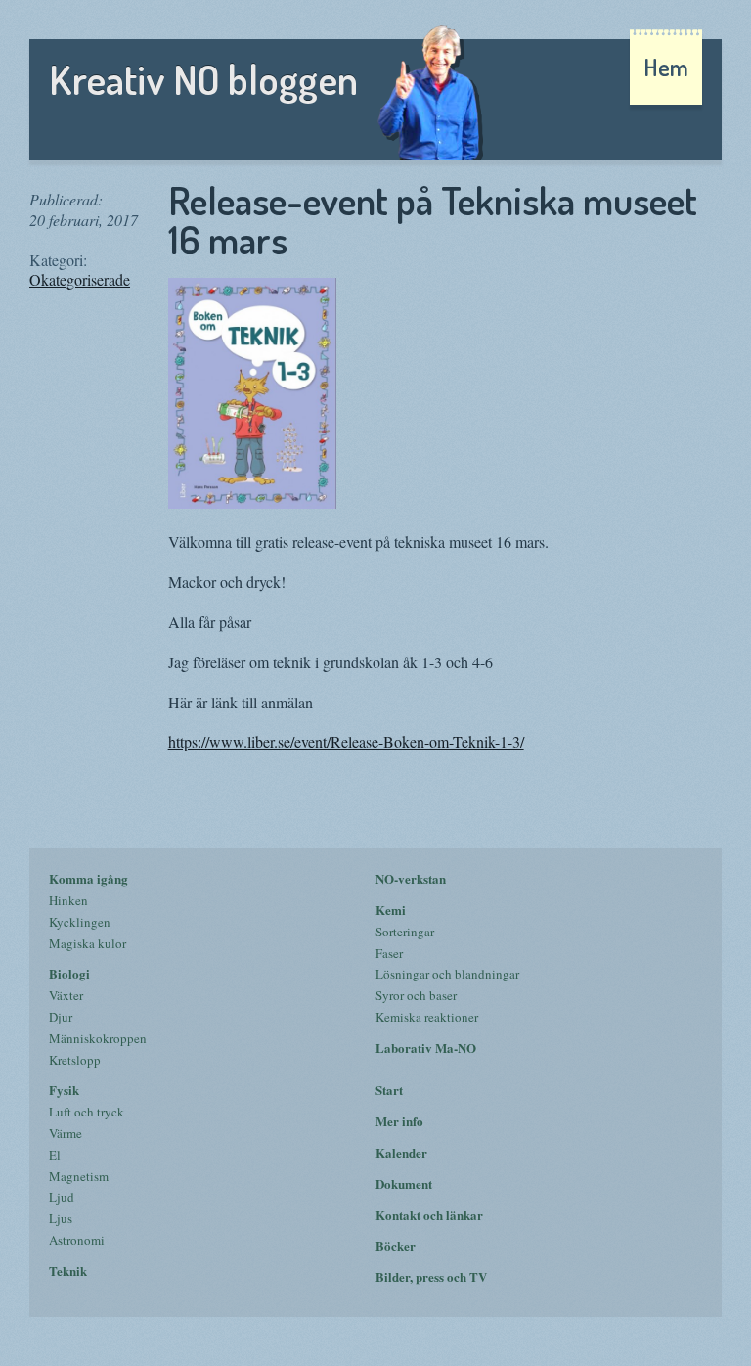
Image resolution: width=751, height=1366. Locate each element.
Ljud (61, 1197)
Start (389, 1089)
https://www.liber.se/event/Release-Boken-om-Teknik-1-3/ (346, 741)
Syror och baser (416, 995)
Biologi (69, 973)
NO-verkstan (411, 878)
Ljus (60, 1218)
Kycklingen (79, 922)
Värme (65, 1133)
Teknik (68, 1270)
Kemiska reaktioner (427, 1016)
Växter (66, 995)
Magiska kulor (87, 943)
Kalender (401, 1152)
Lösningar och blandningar (447, 973)
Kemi (391, 909)
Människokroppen (98, 1038)
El (55, 1154)
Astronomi (77, 1240)
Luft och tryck (86, 1111)
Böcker (396, 1245)
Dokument (404, 1183)
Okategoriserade (79, 279)
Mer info (399, 1121)
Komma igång (88, 878)
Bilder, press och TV (431, 1276)
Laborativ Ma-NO (426, 1047)
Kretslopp (75, 1060)
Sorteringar (405, 931)
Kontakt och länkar (429, 1215)
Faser (389, 953)
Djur (60, 1016)
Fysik (64, 1089)
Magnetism (79, 1176)
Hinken (68, 900)
